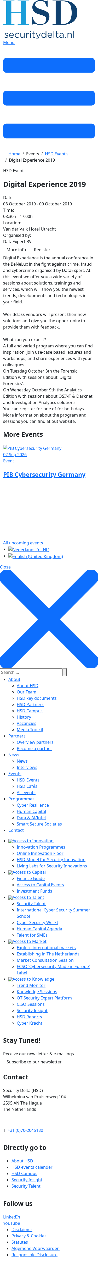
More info (16, 250)
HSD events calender (32, 1167)
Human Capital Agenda (39, 929)
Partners (17, 736)
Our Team (26, 692)
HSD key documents (37, 698)
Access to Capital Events (40, 885)
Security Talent (31, 903)
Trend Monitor (31, 985)
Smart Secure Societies (39, 824)
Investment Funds (34, 891)
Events (14, 774)
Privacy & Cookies (29, 1236)
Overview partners (35, 742)
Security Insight (32, 1010)
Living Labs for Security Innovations (52, 866)
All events (26, 792)
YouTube (11, 1223)
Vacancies (26, 723)
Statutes (19, 1242)
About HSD (27, 686)
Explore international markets (46, 947)
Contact (16, 830)
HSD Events (28, 780)
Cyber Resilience (33, 805)
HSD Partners (30, 704)
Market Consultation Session (45, 960)
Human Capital (31, 811)
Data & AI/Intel (31, 818)
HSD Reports (29, 1017)
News (13, 755)
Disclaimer (21, 1229)
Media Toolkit (30, 730)
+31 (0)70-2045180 (25, 1130)
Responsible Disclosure (34, 1255)
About (14, 679)
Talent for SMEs (32, 935)
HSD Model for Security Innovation (51, 859)
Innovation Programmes (41, 847)
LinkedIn (11, 1217)
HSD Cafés (27, 786)
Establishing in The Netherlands (48, 954)
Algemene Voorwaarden (35, 1248)
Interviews (27, 767)
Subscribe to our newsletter (34, 1062)
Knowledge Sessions (37, 992)
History (24, 717)
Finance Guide (31, 878)
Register (42, 250)
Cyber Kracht (29, 1023)
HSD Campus (30, 711)
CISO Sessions (31, 1004)
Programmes (21, 799)
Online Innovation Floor (40, 853)
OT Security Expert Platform (44, 998)
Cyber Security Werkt (37, 922)
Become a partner (34, 748)
